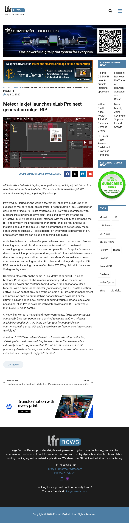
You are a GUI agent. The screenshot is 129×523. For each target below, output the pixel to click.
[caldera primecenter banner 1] (48, 71)
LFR (5, 87)
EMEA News (107, 241)
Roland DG (106, 266)
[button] (110, 11)
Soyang (104, 258)
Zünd (103, 290)
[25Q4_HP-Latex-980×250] (48, 406)
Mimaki (104, 217)
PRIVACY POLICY (64, 472)
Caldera (104, 274)
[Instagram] (67, 479)
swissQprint (107, 282)
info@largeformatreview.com (64, 468)
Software (15, 87)
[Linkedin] (61, 479)
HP (115, 217)
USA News (106, 225)
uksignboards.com (76, 491)
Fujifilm (104, 249)
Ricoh (116, 249)
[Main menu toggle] (120, 11)
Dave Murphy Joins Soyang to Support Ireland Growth (120, 115)
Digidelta (116, 290)
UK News (13, 364)
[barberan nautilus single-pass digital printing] (64, 40)
